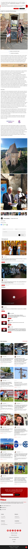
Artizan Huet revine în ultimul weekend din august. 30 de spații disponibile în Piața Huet (6, 383)
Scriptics (16, 547)
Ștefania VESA (4, 356)
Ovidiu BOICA (4, 403)
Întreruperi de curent (18, 382)
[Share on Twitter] (3, 225)
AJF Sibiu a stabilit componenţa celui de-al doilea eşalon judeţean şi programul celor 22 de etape (6, 454)
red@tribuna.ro (4, 507)
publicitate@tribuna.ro (4, 524)
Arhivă (14, 541)
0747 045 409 (4, 509)
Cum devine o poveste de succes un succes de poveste (16, 323)
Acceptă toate (16, 8)
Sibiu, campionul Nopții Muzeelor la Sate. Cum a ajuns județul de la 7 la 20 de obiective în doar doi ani (13, 282)
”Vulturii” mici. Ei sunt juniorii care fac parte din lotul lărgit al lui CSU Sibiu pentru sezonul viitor (6, 478)
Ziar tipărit (14, 539)
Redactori (16, 514)
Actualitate (3, 262)
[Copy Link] (7, 225)
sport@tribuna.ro (17, 517)
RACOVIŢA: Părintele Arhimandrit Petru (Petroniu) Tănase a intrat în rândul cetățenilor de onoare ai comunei (13, 259)
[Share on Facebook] (1, 225)
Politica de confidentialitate (14, 537)
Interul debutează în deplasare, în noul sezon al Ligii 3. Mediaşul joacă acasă (6, 406)
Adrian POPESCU (7, 218)
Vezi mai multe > (25, 341)
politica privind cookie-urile (4, 4)
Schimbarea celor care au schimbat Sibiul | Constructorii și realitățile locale (13, 309)
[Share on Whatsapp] (4, 225)
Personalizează (22, 8)
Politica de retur (14, 535)
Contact (2, 514)
